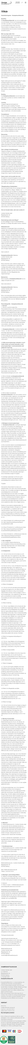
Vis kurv (18, 2)
